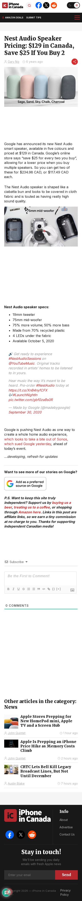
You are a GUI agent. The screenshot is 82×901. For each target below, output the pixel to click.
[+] (58, 588)
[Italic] (13, 589)
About (64, 820)
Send (66, 874)
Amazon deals (14, 17)
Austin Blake (16, 783)
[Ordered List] (28, 589)
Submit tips (33, 17)
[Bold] (8, 589)
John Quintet (16, 733)
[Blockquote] (38, 589)
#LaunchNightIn (25, 395)
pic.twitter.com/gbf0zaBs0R (30, 400)
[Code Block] (43, 589)
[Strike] (23, 589)
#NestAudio (45, 385)
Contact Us (67, 834)
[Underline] (18, 589)
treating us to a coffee (32, 507)
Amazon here (29, 512)
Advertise (66, 827)
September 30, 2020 (24, 412)
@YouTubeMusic (21, 363)
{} (53, 588)
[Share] (74, 62)
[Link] (48, 589)
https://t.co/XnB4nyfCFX (27, 390)
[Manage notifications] (9, 891)
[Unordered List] (33, 589)
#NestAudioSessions (24, 358)
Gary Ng (13, 61)
